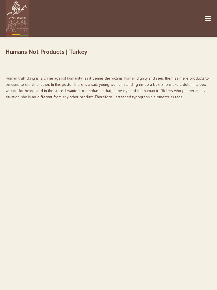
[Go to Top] (208, 281)
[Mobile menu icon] (208, 18)
